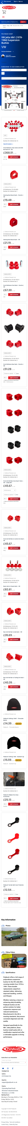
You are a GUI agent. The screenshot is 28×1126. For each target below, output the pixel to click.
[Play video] (14, 961)
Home (4, 25)
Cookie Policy (5, 1124)
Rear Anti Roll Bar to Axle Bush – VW (12, 632)
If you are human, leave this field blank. (11, 76)
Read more (18, 723)
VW (11, 25)
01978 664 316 (6, 1076)
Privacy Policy (5, 1122)
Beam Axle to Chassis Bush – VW (11, 586)
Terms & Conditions (15, 1122)
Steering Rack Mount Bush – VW (11, 239)
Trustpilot (3, 62)
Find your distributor (6, 51)
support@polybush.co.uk (9, 1082)
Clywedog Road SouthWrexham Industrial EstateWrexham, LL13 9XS (10, 1090)
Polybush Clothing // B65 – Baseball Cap (13, 756)
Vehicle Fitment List (10, 138)
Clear (17, 373)
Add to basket (14, 157)
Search (23, 22)
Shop (8, 25)
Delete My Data (13, 1124)
